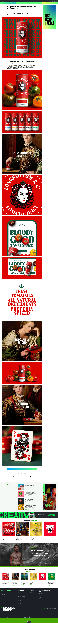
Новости (19, 592)
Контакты (31, 595)
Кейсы (19, 595)
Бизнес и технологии (21, 597)
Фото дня (19, 600)
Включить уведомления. (43, 608)
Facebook (40, 593)
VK (39, 598)
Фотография (20, 603)
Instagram (40, 594)
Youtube (40, 597)
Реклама (31, 593)
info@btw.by (3, 594)
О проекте (31, 592)
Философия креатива (21, 596)
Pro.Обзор (19, 593)
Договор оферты (41, 615)
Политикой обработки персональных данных (48, 619)
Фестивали (19, 599)
